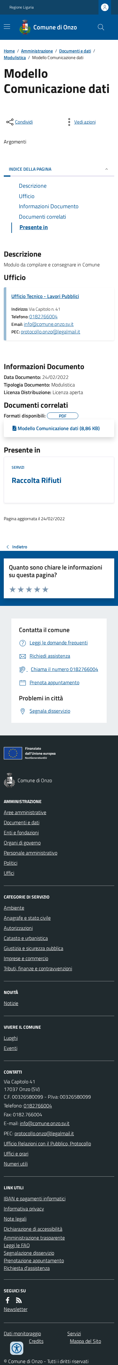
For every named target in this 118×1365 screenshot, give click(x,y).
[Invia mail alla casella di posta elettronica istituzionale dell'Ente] (45, 1123)
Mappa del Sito (85, 1341)
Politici (10, 863)
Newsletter (15, 1309)
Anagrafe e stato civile (27, 918)
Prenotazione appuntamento (34, 1260)
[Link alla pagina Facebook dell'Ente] (7, 1300)
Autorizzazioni (18, 928)
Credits (36, 1341)
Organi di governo (22, 842)
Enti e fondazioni (21, 832)
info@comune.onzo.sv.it (49, 324)
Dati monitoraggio (22, 1333)
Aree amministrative (25, 812)
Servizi (18, 467)
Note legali (15, 1218)
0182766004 (43, 316)
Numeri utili (16, 1163)
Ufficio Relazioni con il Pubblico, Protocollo (47, 1143)
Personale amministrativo (30, 852)
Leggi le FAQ (17, 1245)
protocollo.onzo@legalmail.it (50, 331)
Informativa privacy (24, 1208)
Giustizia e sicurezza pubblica (33, 948)
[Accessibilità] (17, 1348)
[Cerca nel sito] (98, 27)
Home (9, 50)
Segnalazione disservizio (29, 1253)
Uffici (9, 873)
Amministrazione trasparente (34, 1237)
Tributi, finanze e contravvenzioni (38, 968)
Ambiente (14, 907)
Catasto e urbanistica (26, 938)
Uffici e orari (16, 1153)
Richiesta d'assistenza (27, 1268)
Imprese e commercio (26, 958)
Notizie (11, 1003)
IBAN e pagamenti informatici (34, 1198)
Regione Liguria (21, 7)
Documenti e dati (75, 50)
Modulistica (15, 57)
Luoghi (11, 1038)
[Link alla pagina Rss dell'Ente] (19, 1300)
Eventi (10, 1048)
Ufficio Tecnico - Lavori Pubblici (45, 296)
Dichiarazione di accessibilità (33, 1229)
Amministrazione (37, 50)
